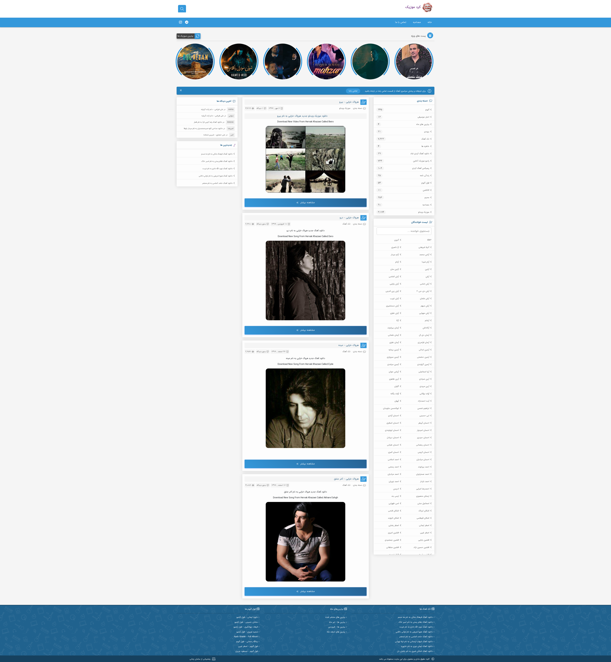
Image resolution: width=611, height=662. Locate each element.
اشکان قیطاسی (423, 518)
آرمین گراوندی (423, 364)
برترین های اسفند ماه (336, 632)
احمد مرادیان (393, 474)
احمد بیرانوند (423, 467)
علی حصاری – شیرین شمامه (214, 134)
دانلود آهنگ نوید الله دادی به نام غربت (217, 168)
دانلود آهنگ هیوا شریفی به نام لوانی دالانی (215, 176)
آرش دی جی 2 (422, 291)
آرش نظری (394, 313)
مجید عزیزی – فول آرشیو (247, 632)
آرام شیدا (425, 262)
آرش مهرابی (424, 313)
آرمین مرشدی (393, 364)
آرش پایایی (394, 284)
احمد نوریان (394, 481)
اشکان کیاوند (393, 518)
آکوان (396, 386)
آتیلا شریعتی (423, 247)
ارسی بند (395, 496)
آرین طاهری (394, 379)
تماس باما (353, 91)
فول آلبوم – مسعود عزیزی (246, 651)
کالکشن (426, 190)
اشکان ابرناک (423, 510)
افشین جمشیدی (392, 540)
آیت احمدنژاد (423, 401)
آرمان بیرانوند (393, 327)
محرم (427, 197)
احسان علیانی (393, 445)
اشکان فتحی (393, 510)
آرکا (397, 320)
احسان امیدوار (423, 430)
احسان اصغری (392, 423)
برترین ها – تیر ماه (337, 622)
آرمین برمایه (394, 349)
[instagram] (180, 22)
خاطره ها (425, 146)
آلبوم (427, 109)
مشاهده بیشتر (307, 202)
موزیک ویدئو (423, 212)
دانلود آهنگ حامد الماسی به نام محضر (217, 183)
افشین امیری (393, 532)
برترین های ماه (422, 124)
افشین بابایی (423, 540)
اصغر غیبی (424, 532)
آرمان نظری (394, 342)
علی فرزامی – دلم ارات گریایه (212, 109)
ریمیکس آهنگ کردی (420, 168)
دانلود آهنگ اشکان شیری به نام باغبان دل (415, 651)
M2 (430, 240)
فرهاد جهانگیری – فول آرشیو (246, 627)
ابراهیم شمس (423, 408)
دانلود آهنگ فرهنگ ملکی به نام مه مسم (216, 154)
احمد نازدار (424, 481)
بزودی (426, 131)
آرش (427, 276)
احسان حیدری (423, 437)
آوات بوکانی (424, 393)
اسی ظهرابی (394, 503)
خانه (430, 22)
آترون (396, 240)
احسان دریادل (393, 437)
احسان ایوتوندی (392, 430)
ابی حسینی (424, 415)
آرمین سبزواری (393, 357)
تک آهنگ (425, 139)
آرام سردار (395, 254)
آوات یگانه (394, 393)
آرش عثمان (424, 298)
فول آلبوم (425, 183)
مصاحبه (417, 22)
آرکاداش (426, 327)
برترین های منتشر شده (335, 617)
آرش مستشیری (392, 306)
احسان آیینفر (423, 423)
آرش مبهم (425, 306)
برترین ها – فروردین (336, 627)
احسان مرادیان (422, 459)
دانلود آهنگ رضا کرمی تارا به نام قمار (208, 122)
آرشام (427, 320)
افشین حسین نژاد (421, 547)
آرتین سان (394, 269)
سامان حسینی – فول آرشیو (246, 622)
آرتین (427, 269)
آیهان (396, 401)
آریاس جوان (394, 371)
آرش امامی (424, 284)
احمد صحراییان (422, 474)
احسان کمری (393, 452)
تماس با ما (400, 22)
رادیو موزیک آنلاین (421, 161)
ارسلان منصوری (422, 496)
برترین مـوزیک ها (185, 36)
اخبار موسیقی (423, 117)
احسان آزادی (393, 415)
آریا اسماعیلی (423, 371)
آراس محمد (424, 254)
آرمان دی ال (424, 335)
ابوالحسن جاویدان (391, 408)
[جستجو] (182, 9)
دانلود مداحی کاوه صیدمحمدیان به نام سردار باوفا (203, 128)
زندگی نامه (424, 175)
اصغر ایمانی (424, 525)
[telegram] (186, 22)
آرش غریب (394, 298)
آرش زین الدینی (392, 291)
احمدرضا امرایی (422, 488)
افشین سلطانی (392, 547)
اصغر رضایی (393, 525)
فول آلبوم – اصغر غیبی (248, 646)
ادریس (396, 488)
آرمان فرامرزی (423, 342)
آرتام (397, 262)
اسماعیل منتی (423, 503)
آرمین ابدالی (424, 349)
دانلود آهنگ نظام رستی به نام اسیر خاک (216, 161)
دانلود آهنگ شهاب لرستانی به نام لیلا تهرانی (414, 641)
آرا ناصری (395, 247)
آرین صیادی (424, 379)
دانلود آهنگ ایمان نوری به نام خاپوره (417, 646)
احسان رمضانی (422, 445)
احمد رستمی (393, 467)
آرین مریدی (424, 386)
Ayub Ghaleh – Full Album (246, 636)
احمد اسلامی (393, 459)
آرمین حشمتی (423, 357)
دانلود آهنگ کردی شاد (419, 153)
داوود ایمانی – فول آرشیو (247, 617)
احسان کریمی (423, 452)
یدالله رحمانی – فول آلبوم (247, 641)
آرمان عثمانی (393, 335)
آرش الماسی (394, 276)
